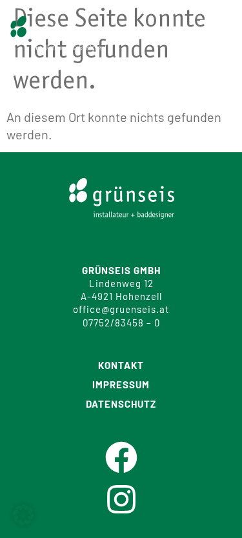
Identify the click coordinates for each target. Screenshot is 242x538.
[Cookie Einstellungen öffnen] (23, 520)
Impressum (121, 385)
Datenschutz (121, 404)
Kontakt (121, 365)
